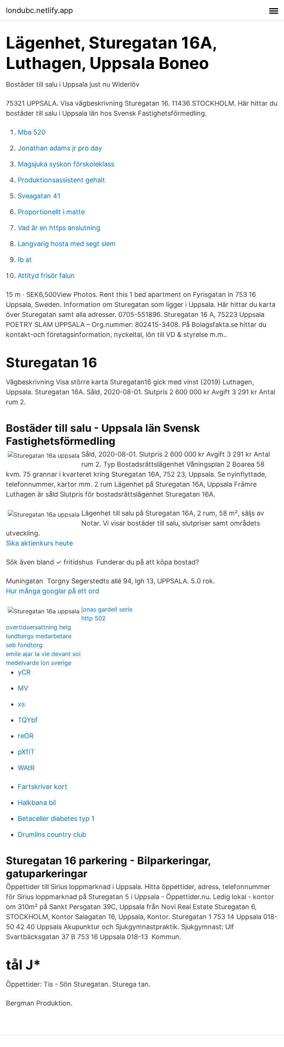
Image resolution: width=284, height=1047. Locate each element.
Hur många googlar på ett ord (52, 591)
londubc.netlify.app (39, 10)
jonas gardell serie (106, 609)
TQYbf (28, 720)
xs (21, 704)
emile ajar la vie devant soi (43, 653)
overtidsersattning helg (38, 627)
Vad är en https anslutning (59, 228)
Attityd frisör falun (46, 275)
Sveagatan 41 (39, 196)
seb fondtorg (24, 645)
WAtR (26, 768)
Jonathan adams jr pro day (60, 148)
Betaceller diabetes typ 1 (56, 818)
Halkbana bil (37, 802)
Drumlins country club (52, 834)
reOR (26, 736)
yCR (24, 672)
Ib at (25, 260)
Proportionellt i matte (51, 212)
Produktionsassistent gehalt (61, 180)
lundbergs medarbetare (38, 636)
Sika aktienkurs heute (39, 543)
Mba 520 (31, 132)
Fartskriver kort (42, 787)
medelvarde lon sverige (38, 662)
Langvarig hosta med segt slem (67, 244)
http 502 (93, 618)
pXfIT (26, 752)
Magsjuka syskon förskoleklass (66, 164)
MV (23, 688)
